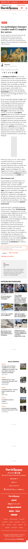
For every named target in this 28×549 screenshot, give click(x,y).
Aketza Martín (5, 384)
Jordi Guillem (5, 411)
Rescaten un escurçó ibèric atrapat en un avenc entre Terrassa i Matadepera (6, 333)
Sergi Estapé (4, 394)
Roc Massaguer (14, 252)
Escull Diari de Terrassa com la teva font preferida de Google (12, 247)
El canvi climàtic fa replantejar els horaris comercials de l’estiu (10, 409)
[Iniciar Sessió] (26, 8)
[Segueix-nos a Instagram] (12, 473)
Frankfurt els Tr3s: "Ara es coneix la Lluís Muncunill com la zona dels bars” (9, 381)
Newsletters (21, 5)
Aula (19, 2)
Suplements (15, 2)
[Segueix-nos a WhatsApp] (13, 473)
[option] (14, 54)
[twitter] (4, 266)
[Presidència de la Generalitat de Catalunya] (10, 489)
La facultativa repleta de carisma (8, 400)
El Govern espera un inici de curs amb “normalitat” (6, 297)
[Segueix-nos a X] (10, 473)
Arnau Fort (7, 64)
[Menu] (22, 8)
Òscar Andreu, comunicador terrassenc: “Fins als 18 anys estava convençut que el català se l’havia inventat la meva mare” (20, 299)
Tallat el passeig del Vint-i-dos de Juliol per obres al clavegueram (20, 315)
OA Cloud (21, 539)
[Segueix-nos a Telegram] (15, 473)
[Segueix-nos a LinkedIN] (17, 473)
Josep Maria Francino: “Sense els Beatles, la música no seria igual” (10, 391)
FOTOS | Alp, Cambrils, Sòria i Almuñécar (7, 314)
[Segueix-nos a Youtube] (19, 473)
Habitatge (24, 2)
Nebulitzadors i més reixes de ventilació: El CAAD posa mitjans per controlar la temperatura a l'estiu (20, 333)
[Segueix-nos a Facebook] (8, 473)
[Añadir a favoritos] (16, 72)
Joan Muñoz (4, 374)
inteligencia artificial (8, 256)
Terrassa (4, 22)
